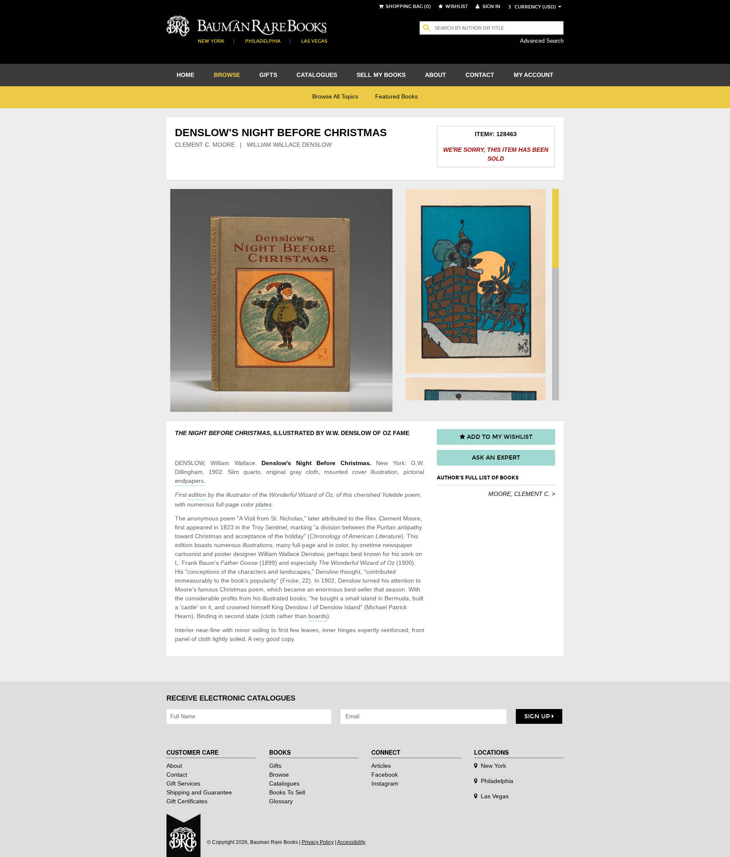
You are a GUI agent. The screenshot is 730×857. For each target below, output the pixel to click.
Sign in (490, 6)
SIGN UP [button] (538, 716)
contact (480, 74)
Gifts (275, 765)
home (185, 74)
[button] (531, 7)
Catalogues (284, 783)
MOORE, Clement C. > (521, 493)
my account (533, 74)
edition (197, 494)
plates (264, 504)
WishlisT (456, 6)
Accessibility (351, 842)
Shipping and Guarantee (199, 792)
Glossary (281, 801)
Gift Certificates (186, 801)
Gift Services (183, 783)
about (435, 74)
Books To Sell (287, 792)
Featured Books (396, 96)
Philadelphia (263, 41)
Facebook (384, 774)
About (174, 765)
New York (211, 41)
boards (317, 616)
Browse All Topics (335, 96)
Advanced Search (542, 41)
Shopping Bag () (407, 6)
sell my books (381, 74)
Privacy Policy (318, 842)
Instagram (384, 783)
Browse (279, 774)
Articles (381, 765)
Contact (176, 774)
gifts (268, 74)
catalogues (317, 74)
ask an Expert (496, 457)
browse (227, 74)
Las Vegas (314, 41)
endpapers (189, 480)
